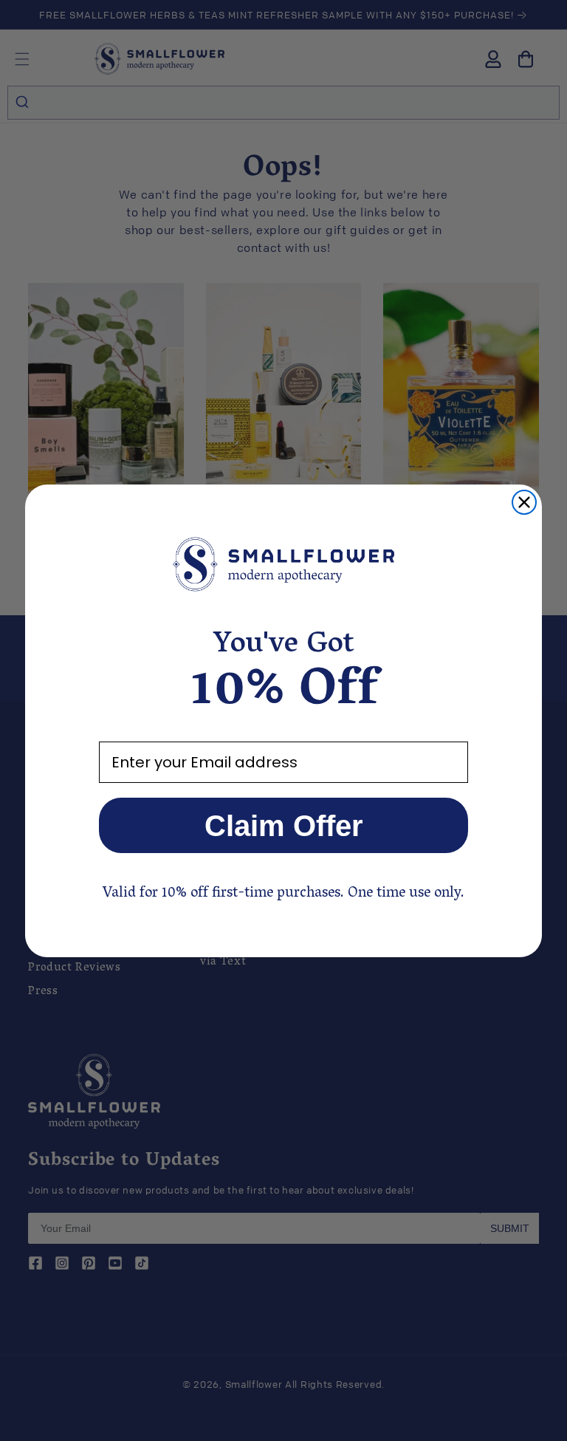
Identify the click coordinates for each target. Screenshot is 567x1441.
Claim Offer (284, 826)
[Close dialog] (524, 502)
